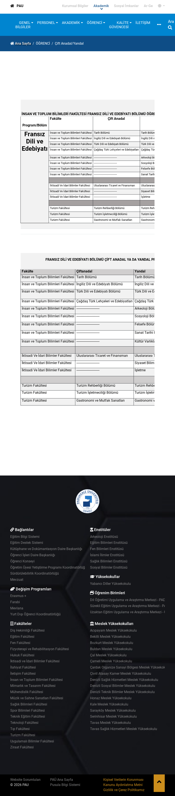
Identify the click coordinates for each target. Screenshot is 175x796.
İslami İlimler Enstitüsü (107, 555)
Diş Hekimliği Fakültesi (27, 630)
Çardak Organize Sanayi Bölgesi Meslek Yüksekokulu (130, 667)
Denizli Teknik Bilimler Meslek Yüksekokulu (122, 692)
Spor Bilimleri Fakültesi (27, 710)
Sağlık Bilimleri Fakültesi (28, 704)
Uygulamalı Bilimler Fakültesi (32, 741)
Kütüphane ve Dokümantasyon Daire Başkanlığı (46, 549)
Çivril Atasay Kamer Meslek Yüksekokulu (120, 674)
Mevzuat (16, 580)
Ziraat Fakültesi (22, 747)
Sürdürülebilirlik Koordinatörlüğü (34, 573)
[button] (161, 6)
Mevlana (16, 608)
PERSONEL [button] (46, 22)
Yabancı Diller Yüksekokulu (110, 584)
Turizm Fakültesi (22, 735)
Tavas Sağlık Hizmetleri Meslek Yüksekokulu (123, 729)
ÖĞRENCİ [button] (94, 22)
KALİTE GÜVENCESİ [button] (119, 24)
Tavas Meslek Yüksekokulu (110, 723)
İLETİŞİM (143, 22)
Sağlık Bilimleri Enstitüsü (108, 561)
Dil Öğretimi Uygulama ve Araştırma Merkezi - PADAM (130, 600)
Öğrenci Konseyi (22, 561)
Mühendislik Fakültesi (26, 692)
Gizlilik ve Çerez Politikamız (123, 790)
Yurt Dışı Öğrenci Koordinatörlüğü (35, 614)
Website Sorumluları (25, 780)
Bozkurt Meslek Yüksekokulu (111, 643)
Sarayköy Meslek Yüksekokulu (113, 710)
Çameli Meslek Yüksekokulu (111, 661)
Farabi (15, 602)
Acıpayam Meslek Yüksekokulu (113, 630)
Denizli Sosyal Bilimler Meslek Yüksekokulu (122, 686)
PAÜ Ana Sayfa (61, 780)
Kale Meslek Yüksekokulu (109, 704)
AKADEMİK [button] (71, 22)
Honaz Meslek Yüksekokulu (110, 698)
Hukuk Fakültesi (22, 655)
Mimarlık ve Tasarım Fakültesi (32, 686)
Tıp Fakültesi (20, 729)
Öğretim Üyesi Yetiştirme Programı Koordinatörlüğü (48, 567)
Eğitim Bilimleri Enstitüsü (109, 543)
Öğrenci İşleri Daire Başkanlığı (32, 555)
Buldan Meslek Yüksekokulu (111, 649)
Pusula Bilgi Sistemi (65, 785)
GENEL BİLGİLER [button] (22, 24)
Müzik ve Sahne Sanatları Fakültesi (36, 698)
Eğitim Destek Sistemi (26, 543)
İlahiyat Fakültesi (23, 667)
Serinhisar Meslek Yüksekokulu (113, 716)
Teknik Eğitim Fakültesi (27, 716)
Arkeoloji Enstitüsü (104, 537)
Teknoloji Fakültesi (24, 723)
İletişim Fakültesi (23, 674)
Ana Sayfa (23, 43)
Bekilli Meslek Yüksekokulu (110, 637)
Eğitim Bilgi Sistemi (24, 537)
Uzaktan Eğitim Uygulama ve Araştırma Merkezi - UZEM (131, 612)
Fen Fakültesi (20, 643)
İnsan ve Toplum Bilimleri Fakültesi (36, 680)
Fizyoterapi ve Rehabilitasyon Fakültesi (39, 649)
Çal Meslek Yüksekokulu (108, 655)
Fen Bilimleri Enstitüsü (107, 549)
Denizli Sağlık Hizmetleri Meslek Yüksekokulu (124, 680)
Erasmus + (18, 596)
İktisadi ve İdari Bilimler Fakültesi (35, 661)
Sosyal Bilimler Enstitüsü (108, 567)
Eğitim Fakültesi (22, 637)
